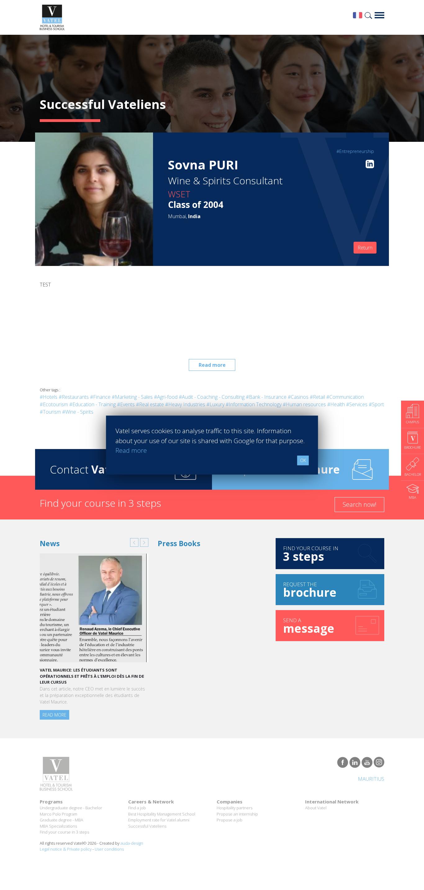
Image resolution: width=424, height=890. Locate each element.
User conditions (109, 849)
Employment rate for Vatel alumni (158, 820)
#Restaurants (74, 396)
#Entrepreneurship (355, 151)
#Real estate (150, 404)
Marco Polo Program (58, 814)
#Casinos (298, 396)
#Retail (317, 396)
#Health (336, 404)
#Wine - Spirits (77, 411)
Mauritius (371, 778)
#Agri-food (166, 396)
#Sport (376, 404)
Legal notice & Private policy (66, 849)
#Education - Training (92, 404)
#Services (357, 404)
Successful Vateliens (147, 826)
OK (303, 460)
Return (365, 247)
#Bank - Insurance (266, 396)
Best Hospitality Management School (161, 814)
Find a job (137, 808)
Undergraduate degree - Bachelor (71, 808)
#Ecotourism (54, 404)
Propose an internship (237, 814)
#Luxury (215, 404)
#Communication (345, 396)
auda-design (131, 843)
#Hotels (48, 396)
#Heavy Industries (185, 404)
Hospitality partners (234, 808)
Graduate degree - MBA (61, 820)
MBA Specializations (58, 826)
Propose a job (229, 820)
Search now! (360, 504)
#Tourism (50, 411)
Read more (212, 365)
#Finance (100, 396)
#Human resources (304, 404)
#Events (126, 404)
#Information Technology (254, 404)
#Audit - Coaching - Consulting (212, 396)
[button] (134, 542)
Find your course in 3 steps (64, 832)
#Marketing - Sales (132, 396)
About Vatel (316, 808)
